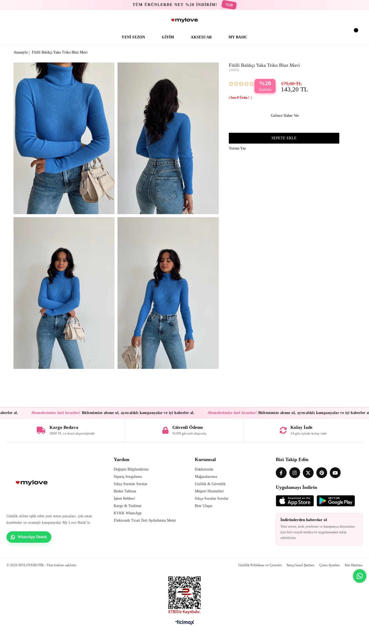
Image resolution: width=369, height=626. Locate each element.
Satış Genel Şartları (300, 565)
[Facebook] (281, 472)
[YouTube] (335, 472)
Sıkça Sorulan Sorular (130, 484)
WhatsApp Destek (32, 537)
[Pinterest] (321, 472)
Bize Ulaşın (203, 506)
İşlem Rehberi (124, 498)
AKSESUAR (201, 37)
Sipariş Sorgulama (128, 477)
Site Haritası (354, 565)
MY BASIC (238, 37)
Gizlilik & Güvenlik (210, 484)
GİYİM (168, 37)
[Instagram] (294, 472)
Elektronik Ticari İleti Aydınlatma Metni (145, 520)
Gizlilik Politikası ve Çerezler (260, 565)
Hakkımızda (204, 469)
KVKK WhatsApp (128, 513)
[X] (308, 472)
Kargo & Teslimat (127, 506)
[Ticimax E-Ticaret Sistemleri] (184, 624)
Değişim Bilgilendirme (131, 469)
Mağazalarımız (206, 477)
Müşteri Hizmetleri (209, 491)
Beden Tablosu (125, 491)
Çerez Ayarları (329, 565)
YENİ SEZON (133, 37)
